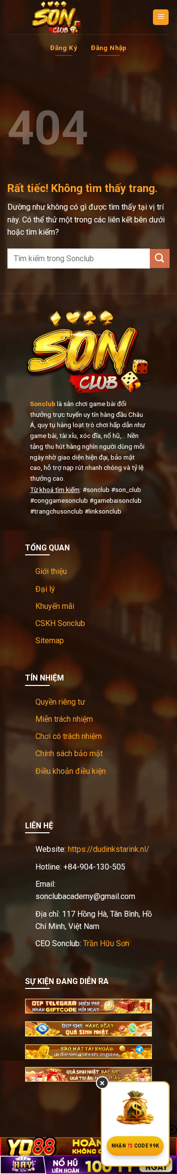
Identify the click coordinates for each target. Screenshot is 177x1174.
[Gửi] (160, 258)
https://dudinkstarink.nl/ (108, 849)
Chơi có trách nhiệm (68, 736)
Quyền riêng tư (60, 702)
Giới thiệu (51, 571)
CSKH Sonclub (60, 623)
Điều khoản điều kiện (70, 771)
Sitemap (49, 640)
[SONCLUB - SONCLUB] (56, 17)
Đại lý (45, 589)
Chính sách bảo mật (69, 753)
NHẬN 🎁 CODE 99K (135, 1145)
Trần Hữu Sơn (106, 943)
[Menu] (161, 17)
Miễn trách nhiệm (64, 719)
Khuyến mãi (54, 606)
